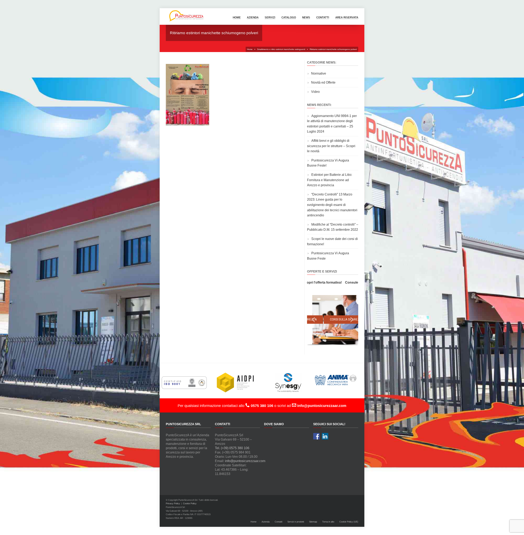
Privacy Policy (173, 503)
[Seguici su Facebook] (316, 436)
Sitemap (313, 521)
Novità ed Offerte (323, 82)
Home (237, 17)
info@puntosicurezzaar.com (245, 461)
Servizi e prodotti (295, 521)
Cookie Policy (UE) (348, 521)
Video (315, 91)
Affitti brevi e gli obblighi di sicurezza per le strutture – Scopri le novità (331, 146)
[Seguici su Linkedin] (325, 436)
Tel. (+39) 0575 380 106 (232, 448)
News (306, 17)
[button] (313, 319)
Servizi (270, 17)
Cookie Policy (189, 503)
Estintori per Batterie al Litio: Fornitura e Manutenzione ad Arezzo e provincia (329, 180)
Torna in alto (328, 521)
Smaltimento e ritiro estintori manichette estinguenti (281, 49)
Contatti (278, 521)
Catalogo (288, 17)
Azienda (253, 17)
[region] (332, 320)
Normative (318, 73)
